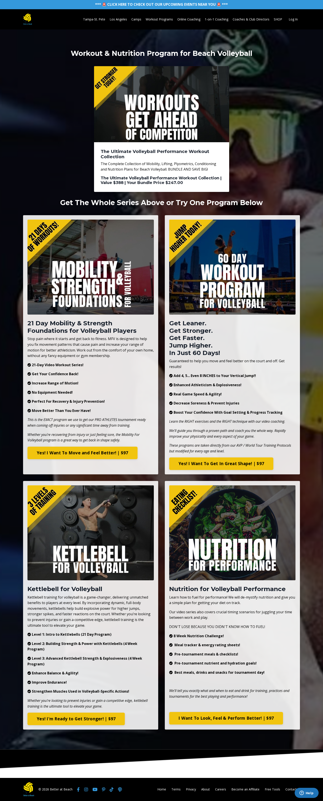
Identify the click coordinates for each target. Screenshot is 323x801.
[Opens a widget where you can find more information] (306, 793)
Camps (136, 19)
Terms (176, 789)
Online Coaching (188, 19)
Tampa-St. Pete (94, 19)
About (205, 789)
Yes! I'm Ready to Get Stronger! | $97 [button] (76, 719)
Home (161, 789)
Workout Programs (159, 19)
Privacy (191, 789)
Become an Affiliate (245, 789)
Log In (293, 19)
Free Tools (272, 789)
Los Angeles (118, 19)
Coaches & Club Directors (251, 19)
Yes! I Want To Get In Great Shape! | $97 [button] (221, 463)
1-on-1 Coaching (216, 19)
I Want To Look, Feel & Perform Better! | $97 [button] (226, 718)
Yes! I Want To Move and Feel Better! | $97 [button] (82, 453)
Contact (291, 789)
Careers (220, 789)
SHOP (278, 19)
